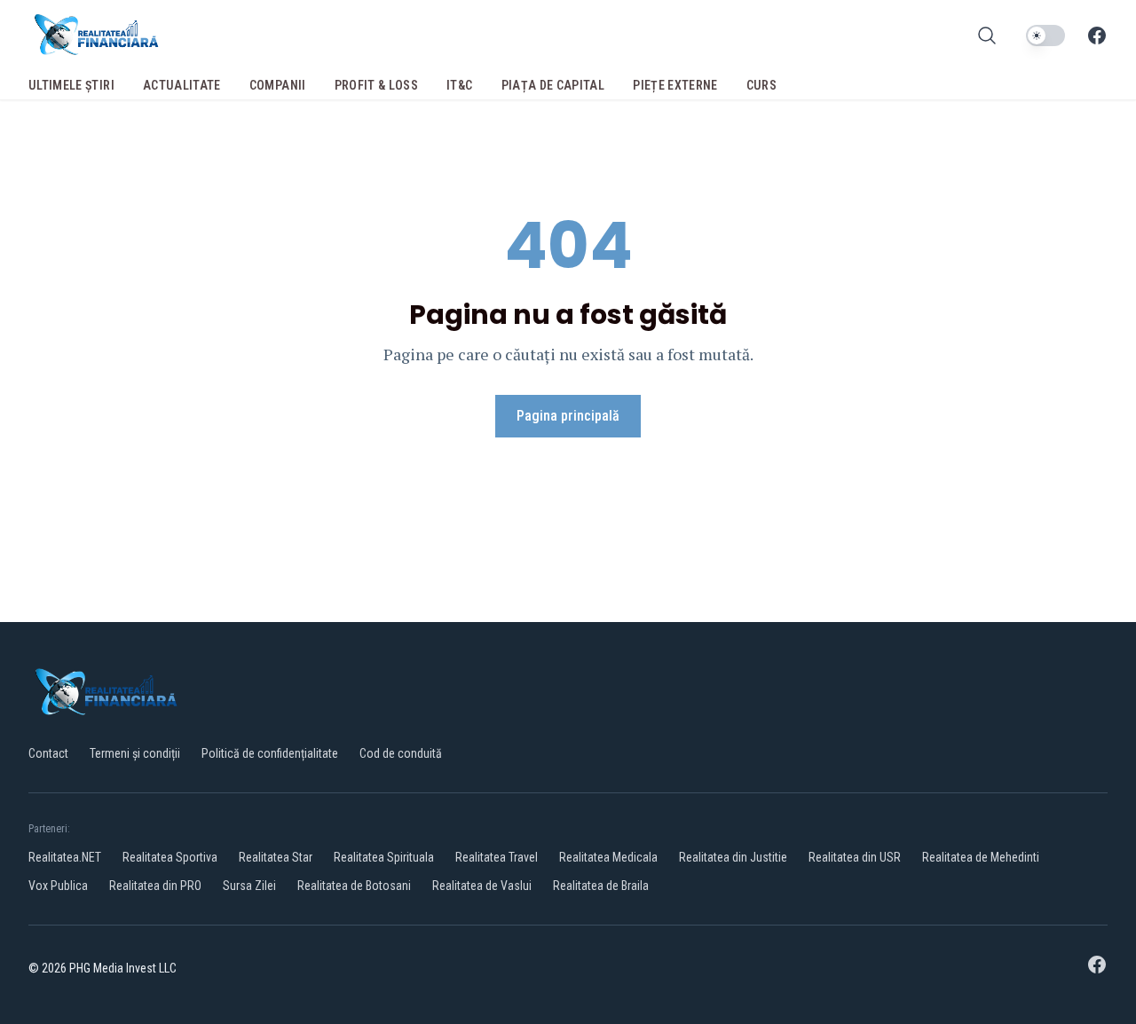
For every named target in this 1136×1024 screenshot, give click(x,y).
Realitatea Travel (496, 857)
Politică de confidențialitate (269, 753)
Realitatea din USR (855, 857)
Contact (48, 753)
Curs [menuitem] (761, 85)
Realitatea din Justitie (733, 857)
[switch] (1045, 35)
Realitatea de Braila (601, 885)
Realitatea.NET (64, 857)
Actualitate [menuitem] (182, 85)
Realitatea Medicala (608, 857)
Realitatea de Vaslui (482, 885)
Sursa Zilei (249, 885)
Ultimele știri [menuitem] (71, 85)
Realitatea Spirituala (384, 857)
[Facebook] (1097, 35)
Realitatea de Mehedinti (980, 857)
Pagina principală (568, 415)
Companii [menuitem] (277, 85)
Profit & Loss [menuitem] (377, 85)
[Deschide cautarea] (987, 35)
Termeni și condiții (135, 753)
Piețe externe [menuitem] (675, 85)
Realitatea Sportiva (169, 857)
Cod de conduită (400, 753)
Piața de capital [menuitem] (553, 85)
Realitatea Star (275, 857)
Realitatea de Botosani (354, 885)
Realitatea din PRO (155, 885)
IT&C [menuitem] (459, 85)
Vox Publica (58, 885)
